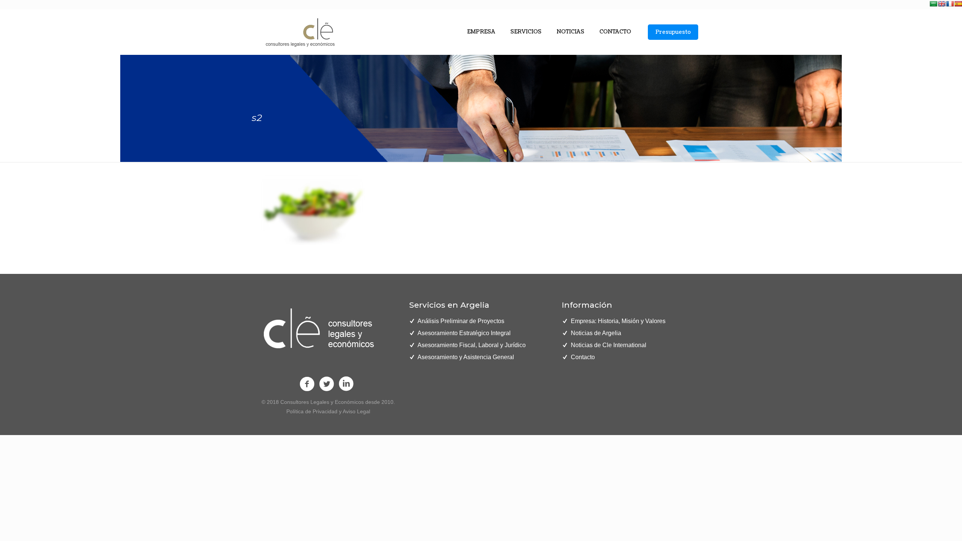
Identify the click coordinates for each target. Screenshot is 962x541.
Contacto (583, 357)
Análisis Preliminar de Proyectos (460, 321)
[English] (941, 4)
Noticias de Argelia (596, 333)
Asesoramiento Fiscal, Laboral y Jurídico (471, 345)
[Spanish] (958, 4)
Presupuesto (673, 32)
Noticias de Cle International (608, 345)
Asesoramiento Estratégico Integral (464, 333)
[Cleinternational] (299, 31)
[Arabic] (933, 4)
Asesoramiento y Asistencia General (465, 357)
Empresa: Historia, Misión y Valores (618, 321)
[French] (950, 4)
